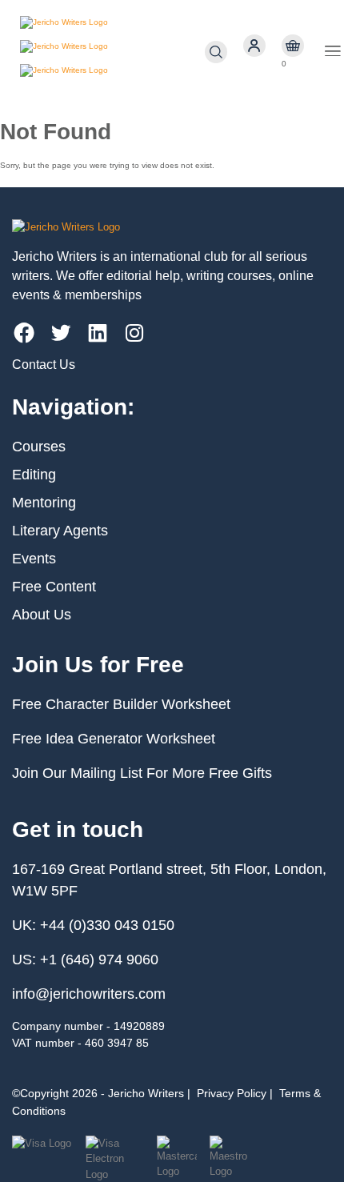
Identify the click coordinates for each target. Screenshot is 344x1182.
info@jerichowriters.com (89, 994)
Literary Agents (60, 531)
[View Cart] (293, 46)
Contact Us (43, 364)
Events (34, 559)
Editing (34, 475)
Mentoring (44, 503)
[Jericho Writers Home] (112, 52)
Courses (39, 447)
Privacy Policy (231, 1093)
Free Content (54, 587)
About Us (41, 615)
